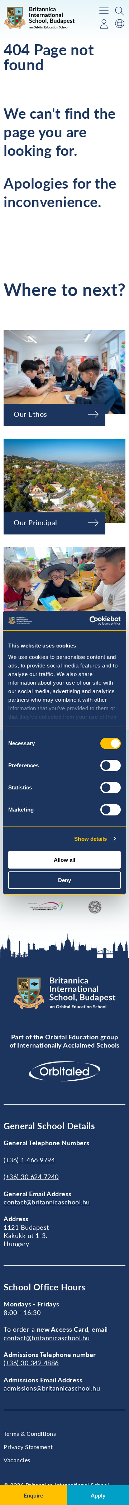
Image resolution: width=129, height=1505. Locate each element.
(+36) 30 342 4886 (31, 1363)
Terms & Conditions (30, 1433)
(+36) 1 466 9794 (29, 1160)
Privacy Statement (28, 1446)
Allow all (64, 860)
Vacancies (17, 1460)
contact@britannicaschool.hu (47, 1202)
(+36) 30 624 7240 (31, 1177)
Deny (64, 880)
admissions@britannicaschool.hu (52, 1388)
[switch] (110, 765)
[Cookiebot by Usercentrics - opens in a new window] (91, 620)
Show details (90, 839)
